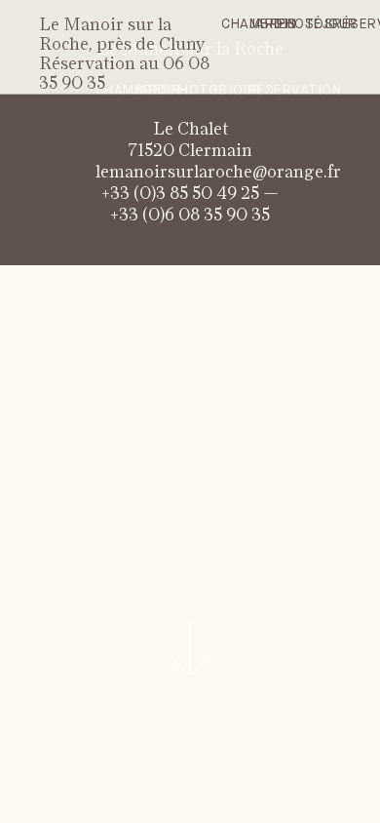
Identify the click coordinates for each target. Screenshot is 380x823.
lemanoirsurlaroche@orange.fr (218, 172)
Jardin (273, 24)
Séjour (331, 24)
